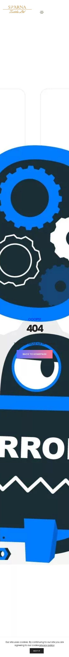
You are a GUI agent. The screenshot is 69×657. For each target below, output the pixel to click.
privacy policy (46, 645)
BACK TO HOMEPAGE (35, 354)
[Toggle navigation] (42, 12)
